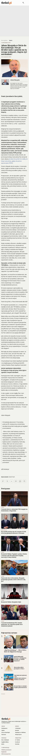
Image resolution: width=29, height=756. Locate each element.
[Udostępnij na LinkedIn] (11, 481)
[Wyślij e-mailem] (16, 481)
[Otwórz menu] (26, 2)
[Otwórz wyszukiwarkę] (22, 2)
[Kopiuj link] (24, 481)
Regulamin (3, 751)
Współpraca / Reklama (20, 732)
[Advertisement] (14, 20)
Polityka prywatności (6, 749)
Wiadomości (4, 728)
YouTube (17, 744)
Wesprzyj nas (18, 734)
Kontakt (17, 730)
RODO (2, 744)
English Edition (5, 742)
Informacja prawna (6, 754)
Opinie (3, 730)
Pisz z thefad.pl (5, 740)
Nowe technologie (5, 732)
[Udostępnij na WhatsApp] (20, 481)
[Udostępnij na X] (7, 481)
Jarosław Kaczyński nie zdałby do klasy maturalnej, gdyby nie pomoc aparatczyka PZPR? (14, 161)
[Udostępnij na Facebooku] (3, 481)
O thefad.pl (17, 728)
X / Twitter (17, 740)
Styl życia (3, 734)
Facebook (17, 742)
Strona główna (4, 40)
